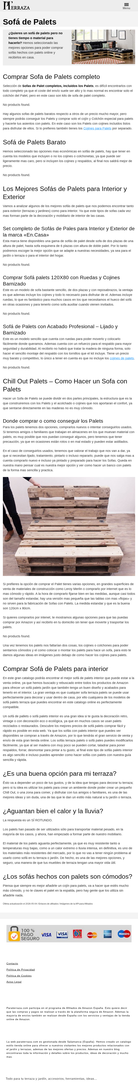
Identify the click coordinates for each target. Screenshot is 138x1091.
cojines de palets (122, 358)
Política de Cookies (19, 975)
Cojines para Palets (97, 128)
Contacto (12, 963)
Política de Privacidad (20, 969)
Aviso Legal (14, 981)
